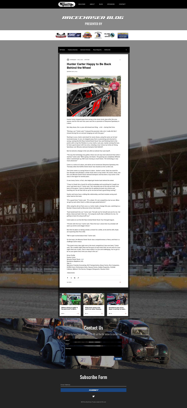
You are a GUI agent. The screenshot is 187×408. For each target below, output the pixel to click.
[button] (126, 49)
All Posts (62, 50)
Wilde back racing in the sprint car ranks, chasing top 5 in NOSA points (93, 308)
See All (126, 290)
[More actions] (120, 60)
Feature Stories (73, 50)
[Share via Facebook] (67, 277)
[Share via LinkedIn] (74, 277)
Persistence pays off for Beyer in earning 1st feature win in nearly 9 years (117, 308)
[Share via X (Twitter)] (71, 277)
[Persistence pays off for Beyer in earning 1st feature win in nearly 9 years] (117, 299)
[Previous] (8, 35)
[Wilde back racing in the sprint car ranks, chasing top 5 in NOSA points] (93, 299)
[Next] (179, 35)
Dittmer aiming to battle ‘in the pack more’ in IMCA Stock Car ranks (69, 308)
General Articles (85, 50)
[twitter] (93, 396)
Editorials (107, 50)
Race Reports (97, 50)
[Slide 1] (93, 36)
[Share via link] (78, 277)
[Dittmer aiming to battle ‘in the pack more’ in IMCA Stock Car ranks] (70, 299)
